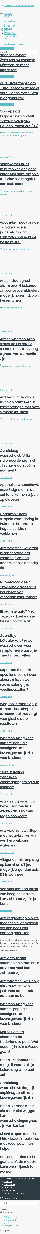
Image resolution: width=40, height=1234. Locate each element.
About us (8, 1187)
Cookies (8, 1181)
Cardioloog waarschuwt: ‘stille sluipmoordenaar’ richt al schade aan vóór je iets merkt (18, 460)
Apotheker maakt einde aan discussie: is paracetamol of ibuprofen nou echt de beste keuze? (19, 232)
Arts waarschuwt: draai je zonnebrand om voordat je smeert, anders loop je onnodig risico (19, 558)
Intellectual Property (14, 1193)
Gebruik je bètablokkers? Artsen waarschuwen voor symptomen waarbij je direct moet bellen (18, 645)
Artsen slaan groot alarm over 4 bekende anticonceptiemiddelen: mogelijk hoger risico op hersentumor (19, 290)
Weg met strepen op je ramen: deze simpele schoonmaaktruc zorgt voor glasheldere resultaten (18, 714)
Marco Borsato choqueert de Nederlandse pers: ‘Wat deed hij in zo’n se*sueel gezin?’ (19, 1042)
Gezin (6, 1223)
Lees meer (8, 950)
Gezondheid (6, 215)
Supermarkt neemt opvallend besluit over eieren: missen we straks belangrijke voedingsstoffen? (18, 679)
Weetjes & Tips (10, 44)
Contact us (9, 21)
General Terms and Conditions (19, 5)
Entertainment (9, 26)
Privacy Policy (10, 1190)
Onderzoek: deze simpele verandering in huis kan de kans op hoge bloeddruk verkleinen (19, 524)
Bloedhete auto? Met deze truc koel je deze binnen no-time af (17, 616)
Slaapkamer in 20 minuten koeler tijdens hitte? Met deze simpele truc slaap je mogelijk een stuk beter (19, 174)
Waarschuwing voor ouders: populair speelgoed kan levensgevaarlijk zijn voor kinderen (16, 748)
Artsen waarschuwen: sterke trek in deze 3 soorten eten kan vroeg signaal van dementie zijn (19, 349)
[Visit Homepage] (19, 15)
